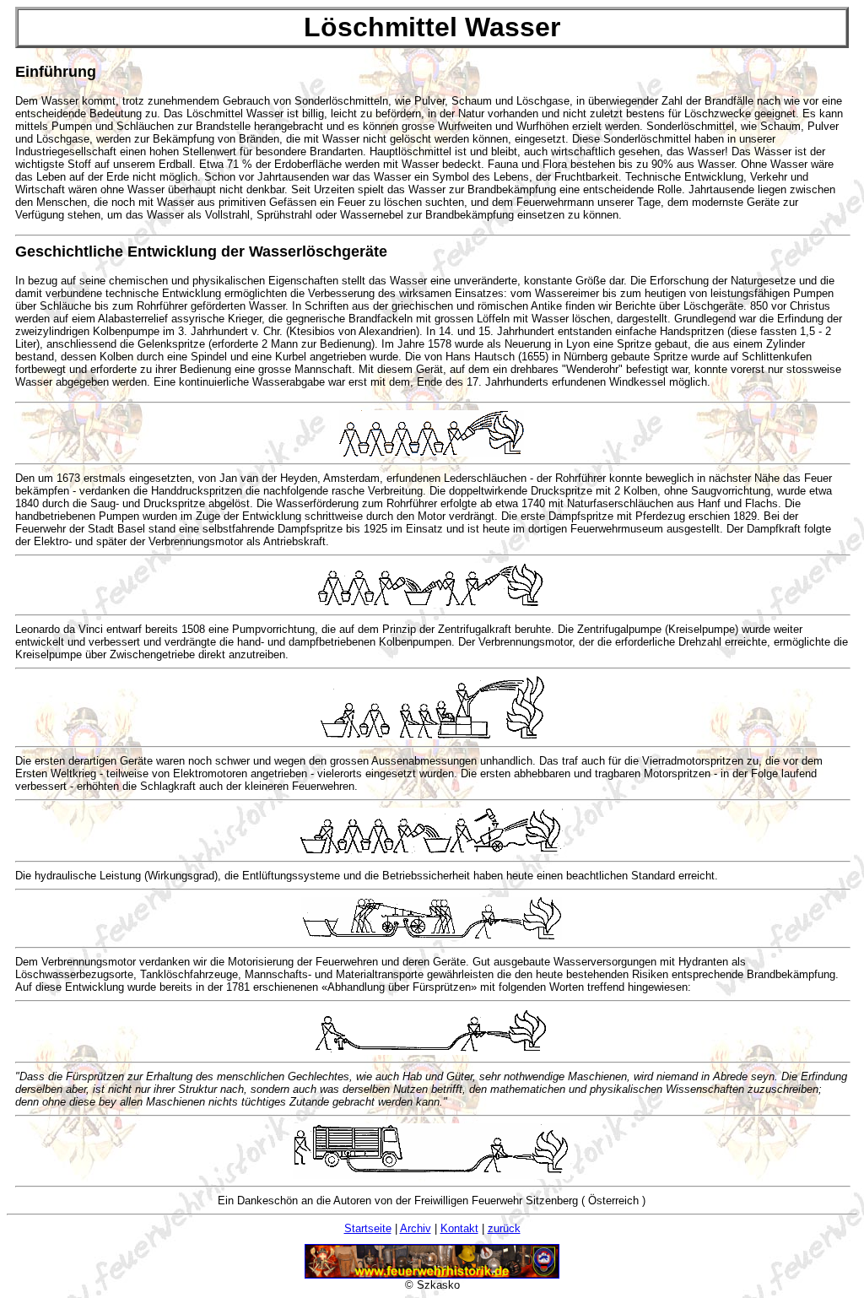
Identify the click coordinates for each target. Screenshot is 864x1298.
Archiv (415, 1228)
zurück (504, 1228)
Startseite (368, 1228)
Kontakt (459, 1228)
